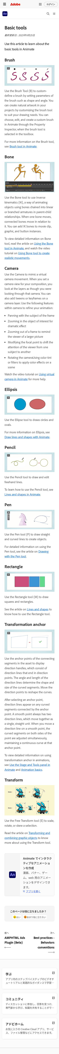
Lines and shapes (37, 609)
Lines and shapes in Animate (22, 494)
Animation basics (31, 769)
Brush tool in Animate (23, 146)
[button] (40, 4)
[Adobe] (15, 4)
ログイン (51, 4)
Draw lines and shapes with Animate (27, 437)
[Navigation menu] (4, 4)
